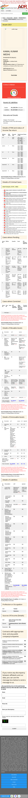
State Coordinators (14, 779)
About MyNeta (14, 774)
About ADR (14, 777)
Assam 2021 (9, 17)
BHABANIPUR (22, 17)
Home (2, 10)
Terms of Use (14, 784)
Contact (14, 782)
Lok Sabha (8, 10)
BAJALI (15, 17)
